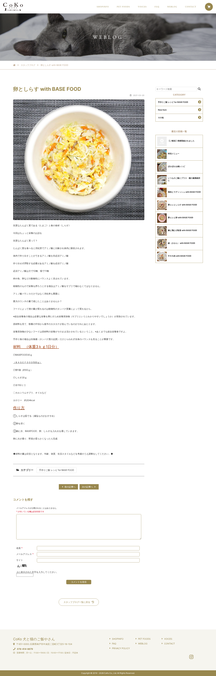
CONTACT (190, 7)
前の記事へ (70, 486)
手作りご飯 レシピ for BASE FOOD (56, 470)
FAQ (157, 7)
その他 (161, 117)
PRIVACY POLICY (121, 648)
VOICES (142, 7)
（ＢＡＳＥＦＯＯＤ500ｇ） (27, 362)
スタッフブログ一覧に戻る (77, 602)
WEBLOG (172, 7)
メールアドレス (25, 554)
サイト (19, 560)
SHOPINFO (103, 7)
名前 (19, 548)
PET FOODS (123, 7)
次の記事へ (88, 486)
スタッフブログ (28, 65)
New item (162, 110)
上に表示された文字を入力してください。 (37, 572)
